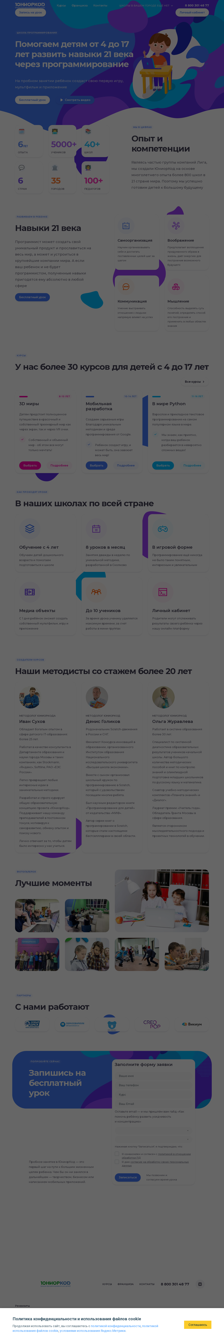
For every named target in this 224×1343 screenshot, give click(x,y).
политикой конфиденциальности (116, 1326)
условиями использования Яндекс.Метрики (92, 1331)
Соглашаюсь (197, 1325)
